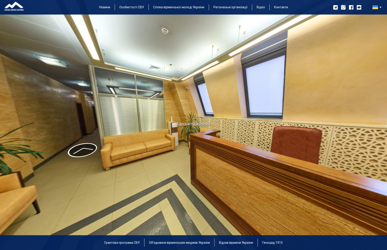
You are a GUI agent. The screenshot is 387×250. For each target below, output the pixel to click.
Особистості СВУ (131, 7)
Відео (261, 7)
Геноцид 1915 (272, 242)
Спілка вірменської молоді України (178, 7)
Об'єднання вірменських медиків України (179, 242)
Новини (104, 7)
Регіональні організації (230, 7)
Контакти (281, 7)
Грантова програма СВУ (122, 242)
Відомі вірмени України (236, 242)
